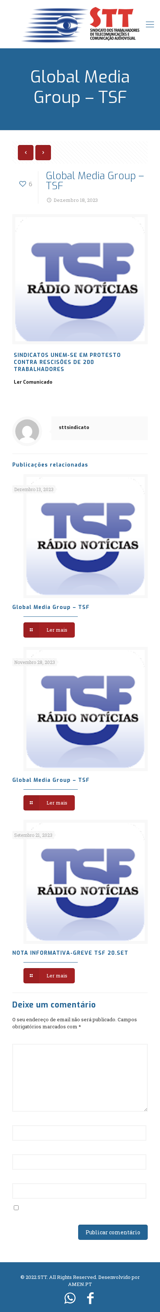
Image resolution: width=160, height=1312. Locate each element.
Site (17, 1178)
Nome (21, 1120)
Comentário (29, 1039)
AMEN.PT (80, 1284)
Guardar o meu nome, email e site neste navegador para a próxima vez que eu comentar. (74, 1212)
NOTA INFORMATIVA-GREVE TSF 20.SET (70, 953)
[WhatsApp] (70, 1297)
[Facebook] (90, 1297)
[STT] (80, 24)
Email (21, 1149)
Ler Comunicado (33, 382)
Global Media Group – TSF (51, 607)
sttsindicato (74, 427)
